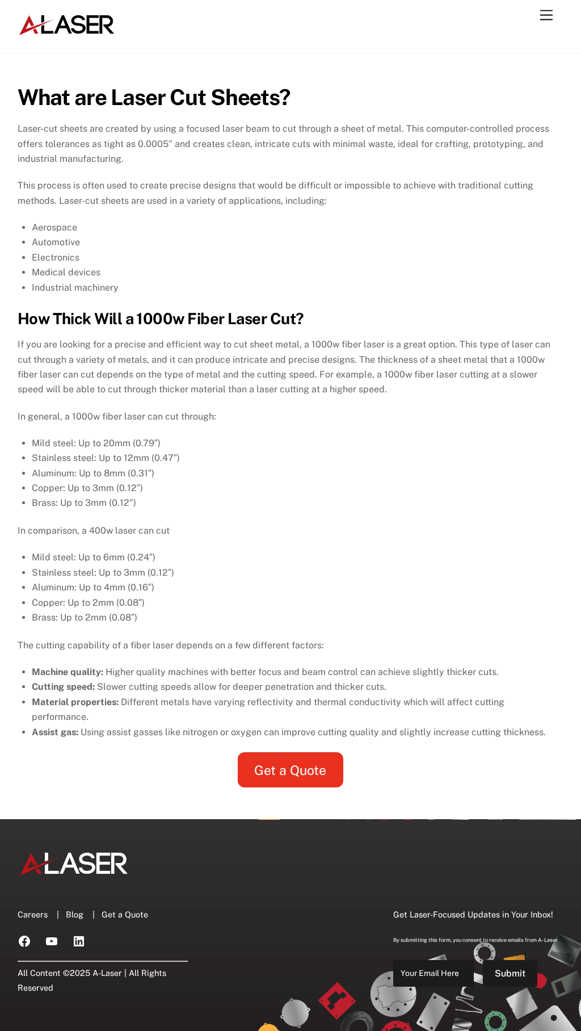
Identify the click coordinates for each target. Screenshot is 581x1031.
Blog (74, 914)
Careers (33, 914)
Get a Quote (290, 770)
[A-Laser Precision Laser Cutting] (67, 32)
